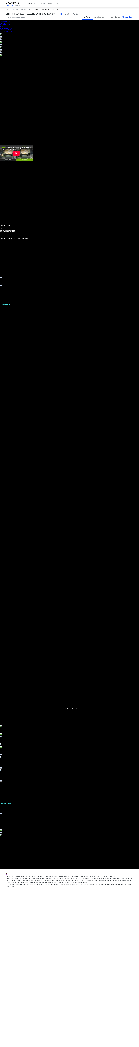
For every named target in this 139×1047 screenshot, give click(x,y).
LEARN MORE (5, 305)
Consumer (9, 5)
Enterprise (18, 5)
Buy (56, 4)
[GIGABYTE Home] (13, 2)
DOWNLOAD (5, 803)
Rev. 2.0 (76, 14)
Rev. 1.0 (67, 14)
